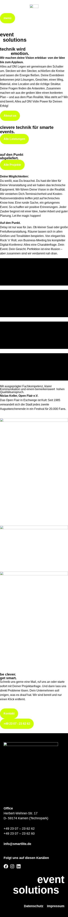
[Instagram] (12, 866)
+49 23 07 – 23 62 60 (19, 833)
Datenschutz (33, 906)
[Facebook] (6, 866)
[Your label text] (34, 8)
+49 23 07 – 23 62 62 (19, 828)
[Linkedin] (18, 866)
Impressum (55, 906)
